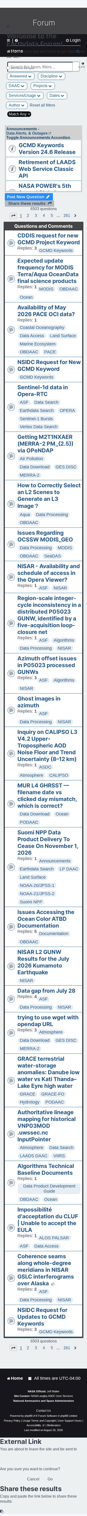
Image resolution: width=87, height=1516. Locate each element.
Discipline (50, 76)
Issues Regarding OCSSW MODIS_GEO (45, 536)
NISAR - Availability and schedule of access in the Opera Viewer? (48, 573)
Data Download (35, 467)
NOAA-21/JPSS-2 (37, 893)
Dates (55, 95)
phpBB (28, 1415)
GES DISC (66, 467)
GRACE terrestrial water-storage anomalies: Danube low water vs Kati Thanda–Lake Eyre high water (48, 1072)
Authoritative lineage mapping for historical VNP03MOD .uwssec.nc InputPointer (46, 1126)
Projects (40, 86)
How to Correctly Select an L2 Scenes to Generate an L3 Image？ (49, 495)
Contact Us (43, 1410)
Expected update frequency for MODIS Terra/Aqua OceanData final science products (48, 270)
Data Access (32, 335)
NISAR (60, 588)
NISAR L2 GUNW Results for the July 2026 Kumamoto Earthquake (43, 962)
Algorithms (64, 640)
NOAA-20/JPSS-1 (37, 885)
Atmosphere (31, 775)
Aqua (25, 514)
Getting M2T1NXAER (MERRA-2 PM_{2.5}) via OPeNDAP (45, 444)
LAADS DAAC (33, 1155)
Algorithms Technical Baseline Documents (45, 1169)
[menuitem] (30, 1378)
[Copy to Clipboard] (2, 1511)
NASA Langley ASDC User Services (52, 1395)
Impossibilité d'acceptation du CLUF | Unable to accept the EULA (47, 1219)
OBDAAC (68, 289)
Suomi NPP (31, 901)
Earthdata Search (37, 410)
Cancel (33, 1479)
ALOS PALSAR (54, 1237)
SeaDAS (52, 556)
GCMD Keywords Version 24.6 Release (47, 148)
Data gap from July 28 (46, 990)
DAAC (15, 86)
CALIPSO (58, 775)
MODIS (46, 289)
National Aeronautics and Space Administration (43, 1400)
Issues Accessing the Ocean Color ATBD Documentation (45, 919)
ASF (24, 402)
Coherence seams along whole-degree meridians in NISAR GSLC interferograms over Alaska (45, 1270)
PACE (50, 352)
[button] (13, 216)
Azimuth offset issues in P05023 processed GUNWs (47, 665)
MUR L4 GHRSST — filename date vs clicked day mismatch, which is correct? (47, 795)
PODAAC (29, 822)
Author (15, 105)
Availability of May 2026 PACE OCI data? (46, 311)
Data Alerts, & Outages (27, 133)
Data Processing (52, 514)
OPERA (67, 410)
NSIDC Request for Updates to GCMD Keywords (42, 1317)
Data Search (46, 402)
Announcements (55, 861)
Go (50, 1479)
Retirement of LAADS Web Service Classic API (47, 169)
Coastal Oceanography (42, 327)
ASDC (45, 767)
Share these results (27, 203)
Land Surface (63, 335)
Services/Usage (23, 95)
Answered (19, 76)
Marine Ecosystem (38, 344)
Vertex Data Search (39, 426)
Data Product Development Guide (49, 1189)
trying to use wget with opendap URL (48, 1021)
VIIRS (59, 1155)
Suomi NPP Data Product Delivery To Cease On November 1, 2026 (47, 842)
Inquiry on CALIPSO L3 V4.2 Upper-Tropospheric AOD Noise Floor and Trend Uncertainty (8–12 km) (47, 745)
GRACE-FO (52, 1094)
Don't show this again (23, 68)
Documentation (53, 933)
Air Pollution (31, 458)
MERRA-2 (29, 475)
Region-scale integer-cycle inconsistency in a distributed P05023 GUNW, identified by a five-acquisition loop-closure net (49, 615)
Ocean (26, 297)
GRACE (27, 1094)
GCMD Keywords (56, 250)
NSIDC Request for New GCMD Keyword (49, 365)
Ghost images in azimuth (38, 702)
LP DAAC (69, 869)
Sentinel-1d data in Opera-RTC (42, 390)
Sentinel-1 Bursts (36, 418)
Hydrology (29, 1102)
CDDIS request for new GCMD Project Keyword (48, 239)
